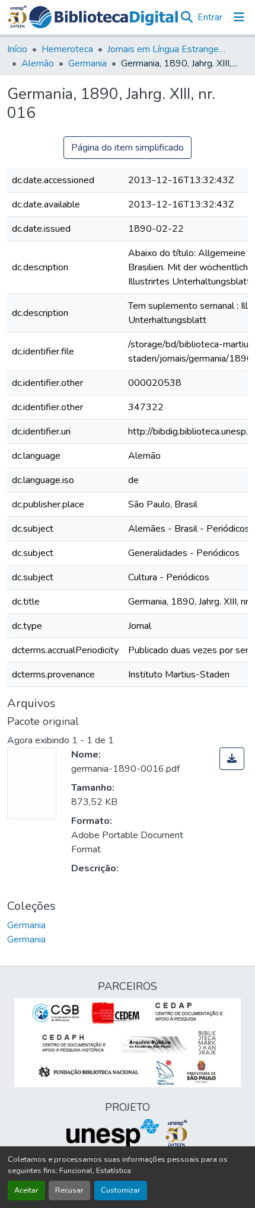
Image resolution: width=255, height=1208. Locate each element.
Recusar (69, 1190)
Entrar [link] (209, 17)
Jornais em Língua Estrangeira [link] (166, 49)
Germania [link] (87, 63)
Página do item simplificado (127, 147)
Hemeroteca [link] (67, 49)
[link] (231, 758)
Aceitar (26, 1190)
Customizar (121, 1190)
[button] (104, 17)
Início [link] (17, 49)
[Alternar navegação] (239, 17)
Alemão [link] (37, 63)
